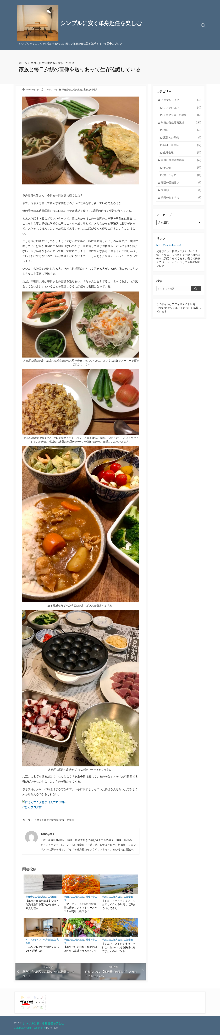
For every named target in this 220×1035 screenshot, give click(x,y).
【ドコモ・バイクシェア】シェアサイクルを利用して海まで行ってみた (118, 904)
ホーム (23, 62)
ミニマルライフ (33, 939)
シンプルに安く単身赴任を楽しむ (43, 1023)
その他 (182, 167)
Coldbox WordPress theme (30, 1027)
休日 (182, 130)
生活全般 (52, 896)
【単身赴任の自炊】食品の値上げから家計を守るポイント (80, 948)
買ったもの (182, 175)
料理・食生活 (182, 145)
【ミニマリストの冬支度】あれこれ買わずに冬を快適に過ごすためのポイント (118, 947)
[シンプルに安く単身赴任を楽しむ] (37, 23)
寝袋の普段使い (181, 182)
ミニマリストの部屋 (182, 115)
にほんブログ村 (32, 807)
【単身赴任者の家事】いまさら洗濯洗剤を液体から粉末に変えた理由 (42, 904)
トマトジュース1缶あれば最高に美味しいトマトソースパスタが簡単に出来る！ (80, 907)
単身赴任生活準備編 (181, 160)
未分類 (181, 190)
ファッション (182, 107)
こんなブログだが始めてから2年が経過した (42, 948)
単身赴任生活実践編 (43, 62)
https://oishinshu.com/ (168, 245)
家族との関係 (66, 62)
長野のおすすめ (181, 197)
